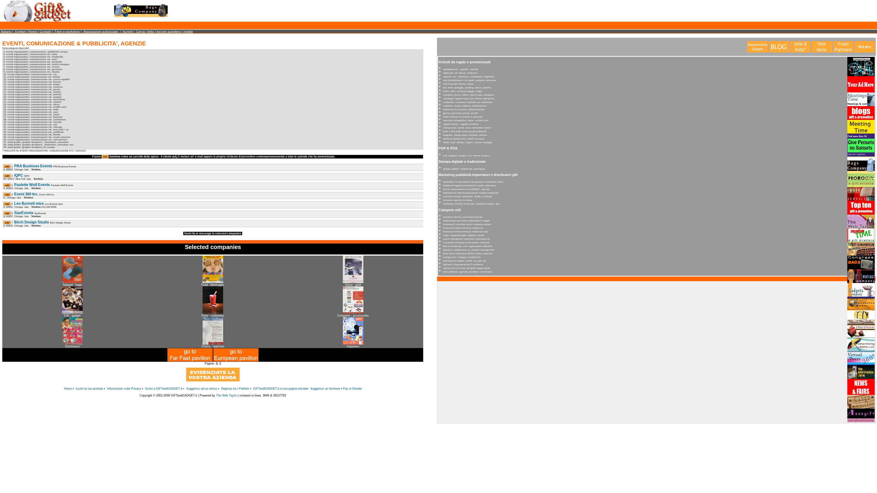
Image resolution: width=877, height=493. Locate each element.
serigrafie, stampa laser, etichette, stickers (465, 135)
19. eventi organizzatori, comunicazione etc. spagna (32, 97)
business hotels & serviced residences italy (465, 231)
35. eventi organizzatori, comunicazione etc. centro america (36, 137)
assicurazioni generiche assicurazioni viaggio (466, 220)
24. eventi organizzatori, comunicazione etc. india (31, 109)
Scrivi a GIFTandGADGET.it (163, 388)
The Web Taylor (226, 395)
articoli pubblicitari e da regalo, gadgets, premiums (469, 80)
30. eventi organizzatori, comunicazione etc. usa (30, 124)
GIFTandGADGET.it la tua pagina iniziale (280, 388)
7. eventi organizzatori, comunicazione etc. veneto (31, 67)
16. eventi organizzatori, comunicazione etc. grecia (31, 89)
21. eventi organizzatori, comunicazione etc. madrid (32, 102)
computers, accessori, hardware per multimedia (467, 102)
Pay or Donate (352, 388)
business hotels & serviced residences (463, 228)
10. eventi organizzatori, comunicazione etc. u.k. (30, 74)
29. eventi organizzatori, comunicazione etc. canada (32, 122)
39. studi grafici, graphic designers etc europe (29, 147)
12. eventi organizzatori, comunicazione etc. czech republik (36, 79)
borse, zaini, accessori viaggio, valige (462, 91)
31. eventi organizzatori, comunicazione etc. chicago (32, 127)
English (20, 31)
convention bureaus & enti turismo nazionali (466, 242)
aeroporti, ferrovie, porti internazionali (462, 217)
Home (32, 31)
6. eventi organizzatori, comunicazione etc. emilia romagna (36, 64)
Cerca (140, 31)
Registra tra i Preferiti (235, 388)
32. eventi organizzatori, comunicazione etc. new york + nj (35, 129)
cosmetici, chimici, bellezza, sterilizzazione (465, 106)
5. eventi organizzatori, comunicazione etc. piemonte (32, 61)
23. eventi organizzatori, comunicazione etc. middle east (34, 107)
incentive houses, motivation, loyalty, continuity (467, 196)
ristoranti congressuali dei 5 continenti (463, 264)
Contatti (45, 31)
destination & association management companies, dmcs (473, 182)
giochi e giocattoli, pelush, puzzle (460, 113)
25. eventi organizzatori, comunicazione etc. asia (30, 112)
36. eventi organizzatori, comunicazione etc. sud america (35, 139)
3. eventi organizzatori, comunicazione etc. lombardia (33, 56)
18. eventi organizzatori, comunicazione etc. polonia (32, 94)
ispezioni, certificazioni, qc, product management (468, 250)
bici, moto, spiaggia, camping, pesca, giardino (467, 87)
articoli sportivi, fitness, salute (458, 84)
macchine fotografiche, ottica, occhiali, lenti (465, 120)
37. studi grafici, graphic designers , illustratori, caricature (36, 142)
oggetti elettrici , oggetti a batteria (460, 124)
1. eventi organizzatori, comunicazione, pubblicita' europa (35, 51)
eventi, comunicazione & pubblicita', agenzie (466, 189)
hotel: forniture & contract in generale (462, 116)
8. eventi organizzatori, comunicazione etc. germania (32, 69)
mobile (188, 31)
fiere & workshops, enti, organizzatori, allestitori (467, 246)
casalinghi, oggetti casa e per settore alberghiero (469, 98)
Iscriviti (127, 31)
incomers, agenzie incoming (457, 200)
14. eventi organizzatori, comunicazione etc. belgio (31, 84)
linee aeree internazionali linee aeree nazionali (467, 253)
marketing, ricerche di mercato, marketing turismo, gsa (471, 203)
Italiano (6, 31)
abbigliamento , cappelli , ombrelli (460, 69)
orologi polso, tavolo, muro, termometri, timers (467, 127)
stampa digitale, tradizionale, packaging (464, 169)
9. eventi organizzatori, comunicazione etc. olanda (31, 72)
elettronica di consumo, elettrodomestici (464, 109)
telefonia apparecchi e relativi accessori (463, 138)
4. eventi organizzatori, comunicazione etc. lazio (30, 59)
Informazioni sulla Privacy (124, 388)
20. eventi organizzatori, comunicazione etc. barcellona (34, 99)
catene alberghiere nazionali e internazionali (466, 239)
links (151, 31)
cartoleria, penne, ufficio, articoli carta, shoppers (468, 95)
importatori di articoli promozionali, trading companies (471, 192)
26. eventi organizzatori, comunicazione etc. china (31, 114)
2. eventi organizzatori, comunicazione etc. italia (30, 54)
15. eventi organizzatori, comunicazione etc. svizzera (33, 87)
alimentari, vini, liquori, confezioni (460, 73)
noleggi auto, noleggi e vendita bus (462, 257)
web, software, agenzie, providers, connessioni (467, 271)
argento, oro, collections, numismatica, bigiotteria (468, 76)
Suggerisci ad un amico (201, 388)
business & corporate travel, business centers (467, 224)
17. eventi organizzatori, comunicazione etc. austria (32, 92)
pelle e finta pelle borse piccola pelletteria (465, 131)
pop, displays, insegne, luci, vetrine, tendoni (466, 155)
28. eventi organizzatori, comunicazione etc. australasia (34, 119)
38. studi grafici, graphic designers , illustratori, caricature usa (38, 144)
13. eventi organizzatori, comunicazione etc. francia (32, 82)
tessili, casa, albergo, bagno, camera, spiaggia (467, 142)
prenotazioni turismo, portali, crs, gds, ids (464, 261)
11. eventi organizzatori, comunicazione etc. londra (31, 77)
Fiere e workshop (67, 31)
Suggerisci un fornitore (325, 388)
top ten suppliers (169, 31)
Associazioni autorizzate (100, 31)
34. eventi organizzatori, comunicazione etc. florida (31, 134)
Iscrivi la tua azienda (89, 388)
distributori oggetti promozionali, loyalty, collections (469, 185)
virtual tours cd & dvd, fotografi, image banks (466, 268)
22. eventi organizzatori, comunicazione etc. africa (31, 104)
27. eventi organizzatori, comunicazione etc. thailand (32, 117)
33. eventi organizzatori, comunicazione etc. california (33, 132)
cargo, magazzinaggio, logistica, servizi (463, 235)
